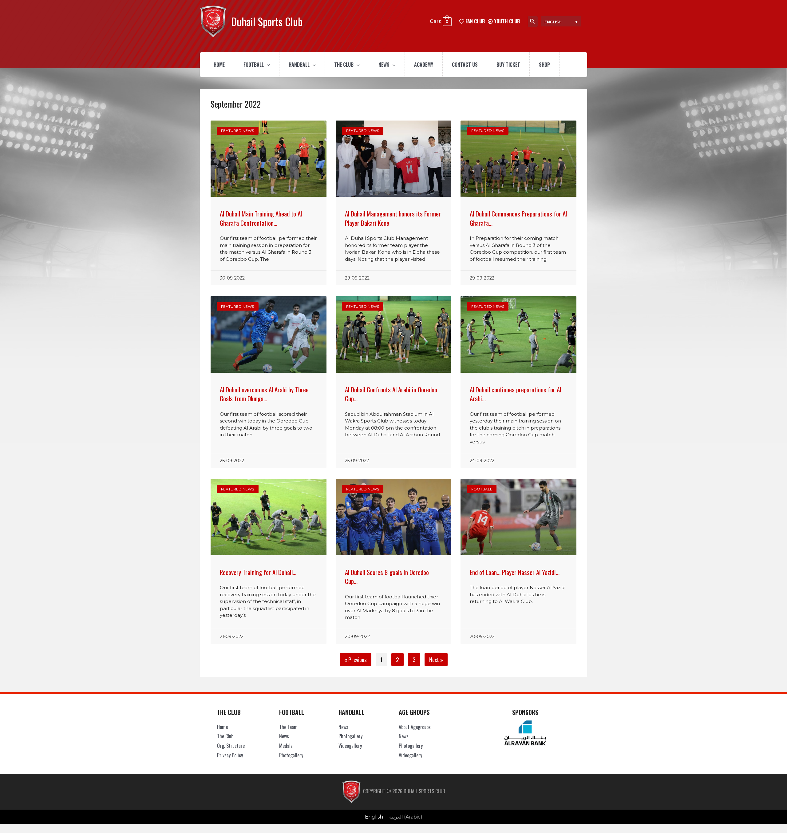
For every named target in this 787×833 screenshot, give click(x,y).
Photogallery (291, 755)
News (384, 64)
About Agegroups (415, 727)
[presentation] (267, 64)
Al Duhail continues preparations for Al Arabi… (515, 394)
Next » (436, 659)
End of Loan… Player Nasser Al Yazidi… (515, 572)
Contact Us (465, 64)
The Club (344, 64)
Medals (286, 745)
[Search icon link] (533, 22)
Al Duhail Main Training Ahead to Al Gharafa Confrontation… (261, 218)
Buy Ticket (508, 64)
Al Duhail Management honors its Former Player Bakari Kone (393, 218)
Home (219, 64)
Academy (423, 64)
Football (253, 64)
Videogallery (350, 745)
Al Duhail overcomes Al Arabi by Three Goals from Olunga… (264, 394)
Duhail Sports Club (267, 21)
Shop (544, 64)
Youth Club (506, 21)
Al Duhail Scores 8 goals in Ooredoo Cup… (387, 576)
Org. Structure (231, 745)
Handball (299, 64)
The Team (288, 727)
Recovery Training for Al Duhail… (258, 572)
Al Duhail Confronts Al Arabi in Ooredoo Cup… (391, 394)
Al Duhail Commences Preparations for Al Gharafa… (518, 218)
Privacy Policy (230, 755)
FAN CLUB (474, 21)
